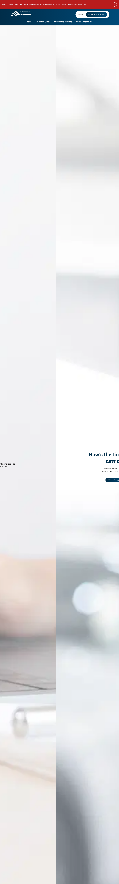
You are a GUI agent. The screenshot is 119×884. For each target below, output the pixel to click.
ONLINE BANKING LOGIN (96, 14)
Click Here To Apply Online (67, 480)
